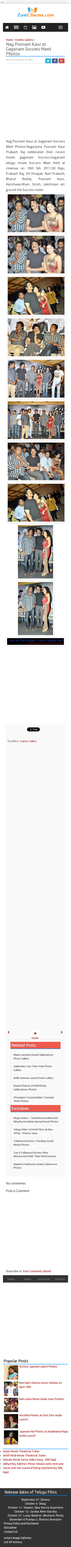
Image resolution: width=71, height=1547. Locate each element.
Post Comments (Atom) (37, 1271)
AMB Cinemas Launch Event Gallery (33, 1078)
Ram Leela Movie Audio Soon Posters (41, 1399)
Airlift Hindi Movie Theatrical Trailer (24, 1455)
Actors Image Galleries (17, 1537)
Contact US (11, 1531)
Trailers (11, 1279)
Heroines (60, 1279)
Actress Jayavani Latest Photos (38, 1366)
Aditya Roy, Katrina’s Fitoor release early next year (33, 1463)
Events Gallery (28, 741)
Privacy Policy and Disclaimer (21, 1523)
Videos (27, 1279)
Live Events (43, 1279)
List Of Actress (13, 1542)
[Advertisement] (35, 103)
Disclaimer (10, 1527)
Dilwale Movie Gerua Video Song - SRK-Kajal (29, 1459)
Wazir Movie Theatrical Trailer (21, 1451)
